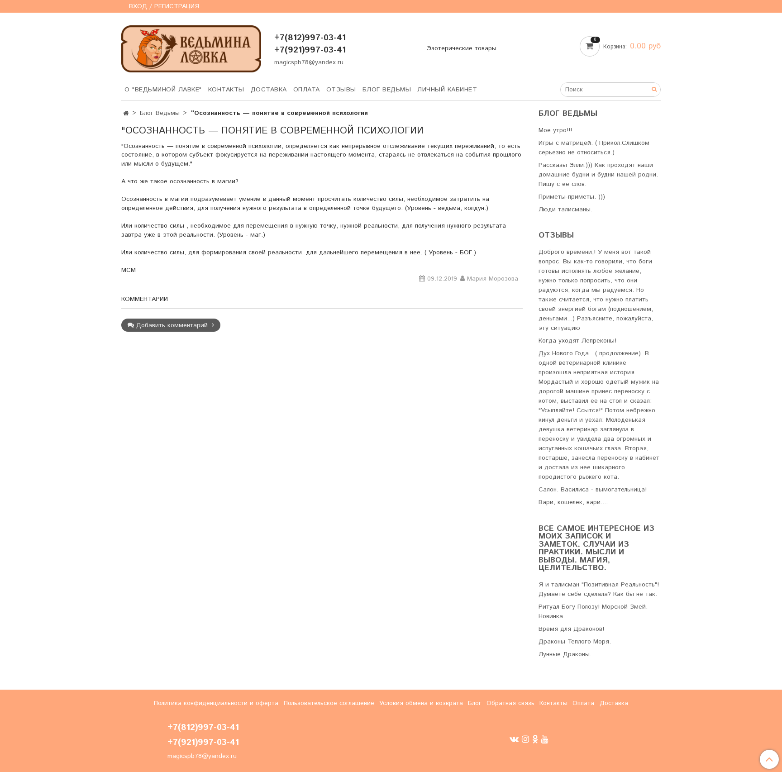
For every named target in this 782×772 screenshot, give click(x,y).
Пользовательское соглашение (329, 703)
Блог (475, 703)
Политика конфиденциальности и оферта (216, 703)
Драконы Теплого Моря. (575, 641)
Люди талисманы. (565, 209)
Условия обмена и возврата (421, 703)
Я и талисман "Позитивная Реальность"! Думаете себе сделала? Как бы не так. (599, 589)
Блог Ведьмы (386, 89)
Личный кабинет (447, 89)
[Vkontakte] (514, 739)
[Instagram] (525, 739)
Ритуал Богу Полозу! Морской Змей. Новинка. (593, 611)
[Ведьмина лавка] (191, 47)
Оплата (306, 89)
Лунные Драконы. (565, 654)
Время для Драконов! (571, 629)
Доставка (269, 89)
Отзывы (341, 89)
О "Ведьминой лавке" (163, 89)
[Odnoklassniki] (535, 739)
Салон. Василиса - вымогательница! (593, 489)
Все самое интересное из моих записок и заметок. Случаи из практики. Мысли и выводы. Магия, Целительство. (596, 548)
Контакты (226, 89)
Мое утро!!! (555, 130)
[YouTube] (544, 739)
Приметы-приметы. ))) (572, 196)
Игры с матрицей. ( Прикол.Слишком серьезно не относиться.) (594, 147)
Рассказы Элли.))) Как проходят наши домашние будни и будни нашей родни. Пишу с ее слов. (598, 175)
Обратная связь (510, 703)
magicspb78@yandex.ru (308, 62)
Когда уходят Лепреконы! (577, 340)
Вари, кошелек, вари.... (573, 502)
